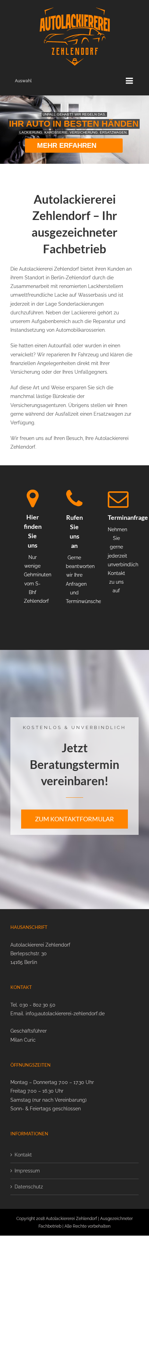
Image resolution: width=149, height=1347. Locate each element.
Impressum (27, 1171)
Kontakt (23, 1155)
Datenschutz (29, 1186)
